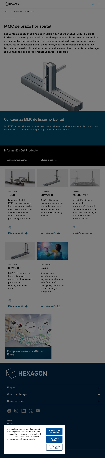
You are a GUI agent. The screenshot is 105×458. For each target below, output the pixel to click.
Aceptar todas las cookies (54, 431)
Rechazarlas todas (54, 439)
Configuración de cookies (54, 447)
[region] (34, 439)
